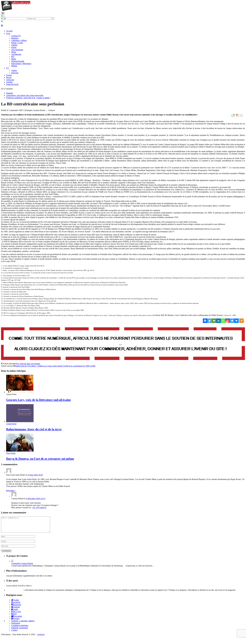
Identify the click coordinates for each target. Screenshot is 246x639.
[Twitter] (209, 320)
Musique (14, 38)
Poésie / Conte (17, 43)
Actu (8, 33)
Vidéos (14, 70)
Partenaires (15, 623)
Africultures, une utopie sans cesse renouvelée (24, 95)
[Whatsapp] (223, 320)
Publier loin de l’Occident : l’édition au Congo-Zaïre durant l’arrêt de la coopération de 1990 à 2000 (55, 366)
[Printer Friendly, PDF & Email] (237, 117)
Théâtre (14, 45)
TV (7, 68)
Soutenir (9, 93)
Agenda (9, 82)
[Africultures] (15, 11)
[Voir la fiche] (12, 561)
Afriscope (10, 80)
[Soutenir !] (123, 343)
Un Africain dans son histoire (28, 364)
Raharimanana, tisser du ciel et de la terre (34, 429)
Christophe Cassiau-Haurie (22, 563)
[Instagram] (227, 320)
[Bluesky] (236, 320)
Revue (8, 77)
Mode (13, 59)
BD (12, 56)
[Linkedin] (218, 320)
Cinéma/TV (16, 36)
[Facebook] (205, 320)
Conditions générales (19, 625)
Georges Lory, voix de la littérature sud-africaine (38, 399)
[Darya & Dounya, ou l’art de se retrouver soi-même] (20, 451)
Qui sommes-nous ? (14, 590)
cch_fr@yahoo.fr (39, 507)
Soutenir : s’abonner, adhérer (22, 621)
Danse (13, 47)
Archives (41, 634)
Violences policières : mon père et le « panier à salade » (28, 98)
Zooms (9, 75)
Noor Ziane (11, 453)
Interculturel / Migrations (21, 63)
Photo (13, 52)
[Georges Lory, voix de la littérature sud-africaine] (20, 392)
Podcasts (14, 73)
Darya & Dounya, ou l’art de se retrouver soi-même (40, 458)
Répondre (10, 490)
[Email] (214, 320)
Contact (14, 630)
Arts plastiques (17, 50)
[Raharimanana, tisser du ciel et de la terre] (20, 421)
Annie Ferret (11, 424)
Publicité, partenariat (19, 628)
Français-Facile (12, 84)
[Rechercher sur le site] (3, 13)
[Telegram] (232, 320)
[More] (242, 320)
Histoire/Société (17, 61)
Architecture (16, 54)
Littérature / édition (19, 40)
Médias (14, 66)
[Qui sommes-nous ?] (2, 21)
